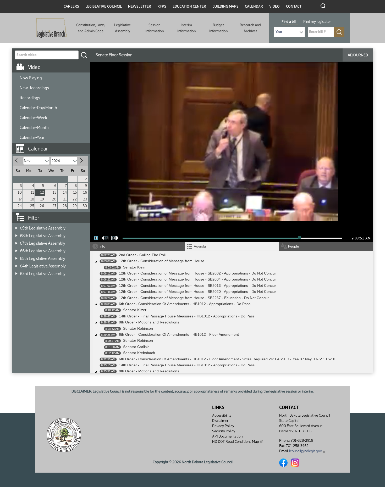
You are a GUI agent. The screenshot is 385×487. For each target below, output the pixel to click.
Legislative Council (103, 6)
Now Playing (31, 77)
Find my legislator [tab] (317, 21)
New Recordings (34, 87)
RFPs (161, 6)
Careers (71, 6)
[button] (53, 146)
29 (75, 206)
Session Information (154, 28)
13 (54, 192)
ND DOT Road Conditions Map (235, 441)
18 (32, 199)
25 (32, 206)
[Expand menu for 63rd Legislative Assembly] (16, 272)
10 (20, 192)
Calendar (254, 6)
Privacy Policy (223, 426)
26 (42, 206)
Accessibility (222, 415)
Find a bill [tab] (289, 21)
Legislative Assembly (122, 28)
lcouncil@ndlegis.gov (305, 451)
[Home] (51, 28)
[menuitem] (51, 78)
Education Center (189, 6)
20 (54, 199)
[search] (84, 55)
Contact (293, 6)
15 (75, 192)
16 (85, 192)
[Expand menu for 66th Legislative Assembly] (16, 249)
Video (274, 6)
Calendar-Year (32, 137)
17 (20, 199)
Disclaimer (220, 420)
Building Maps (225, 6)
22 (75, 199)
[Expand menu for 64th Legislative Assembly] (16, 264)
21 (65, 199)
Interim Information (186, 28)
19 (42, 199)
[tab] (232, 246)
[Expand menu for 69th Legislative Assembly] (16, 226)
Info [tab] (102, 246)
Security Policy (223, 431)
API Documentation (227, 436)
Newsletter (139, 6)
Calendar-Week (33, 117)
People (293, 246)
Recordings (30, 97)
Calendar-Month (34, 127)
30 (85, 206)
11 (32, 192)
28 (65, 206)
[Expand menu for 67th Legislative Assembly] (16, 242)
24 (20, 206)
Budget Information (218, 28)
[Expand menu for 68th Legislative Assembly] (16, 234)
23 (85, 199)
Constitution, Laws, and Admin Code (90, 28)
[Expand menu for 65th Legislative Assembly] (16, 257)
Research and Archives (250, 28)
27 (54, 206)
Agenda (200, 246)
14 (65, 192)
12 (42, 192)
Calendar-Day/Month (38, 107)
